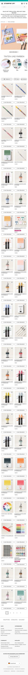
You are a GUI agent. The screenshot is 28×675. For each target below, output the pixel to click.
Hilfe (2, 626)
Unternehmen (18, 626)
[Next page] (20, 613)
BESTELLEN (3, 21)
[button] (22, 3)
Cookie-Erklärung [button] (20, 671)
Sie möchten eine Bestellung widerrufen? (14, 653)
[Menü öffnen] (2, 3)
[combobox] (14, 7)
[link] (24, 3)
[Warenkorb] (26, 3)
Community (4, 640)
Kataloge (17, 640)
